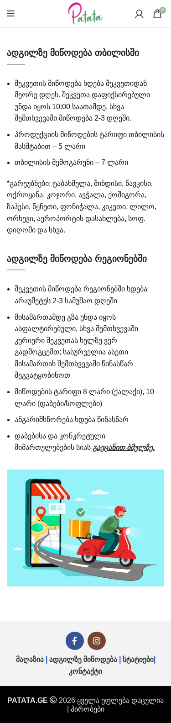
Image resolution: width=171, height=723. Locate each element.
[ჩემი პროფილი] (139, 14)
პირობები (87, 709)
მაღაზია (30, 659)
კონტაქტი (85, 671)
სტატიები (138, 659)
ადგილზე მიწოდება (83, 659)
